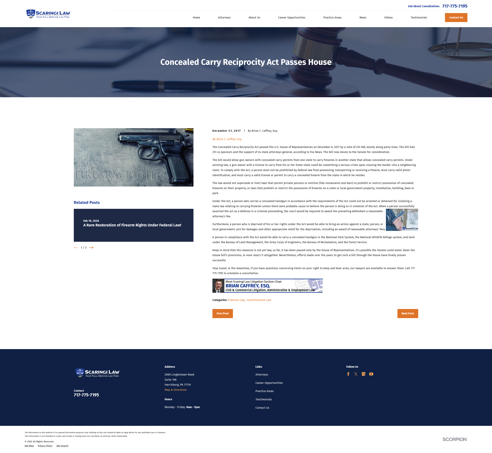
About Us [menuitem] (254, 17)
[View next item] (91, 247)
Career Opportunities (269, 383)
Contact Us (456, 17)
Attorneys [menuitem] (224, 17)
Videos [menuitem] (388, 17)
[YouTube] (371, 374)
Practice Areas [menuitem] (332, 17)
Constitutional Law (259, 300)
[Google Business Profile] (364, 374)
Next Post (408, 313)
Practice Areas (264, 391)
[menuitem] (29, 446)
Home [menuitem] (196, 17)
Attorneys (261, 374)
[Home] (47, 13)
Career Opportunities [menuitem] (291, 17)
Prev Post (223, 313)
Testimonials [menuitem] (419, 17)
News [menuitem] (363, 17)
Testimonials (263, 399)
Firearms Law (236, 300)
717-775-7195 (454, 6)
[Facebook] (348, 374)
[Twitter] (356, 374)
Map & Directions (176, 390)
